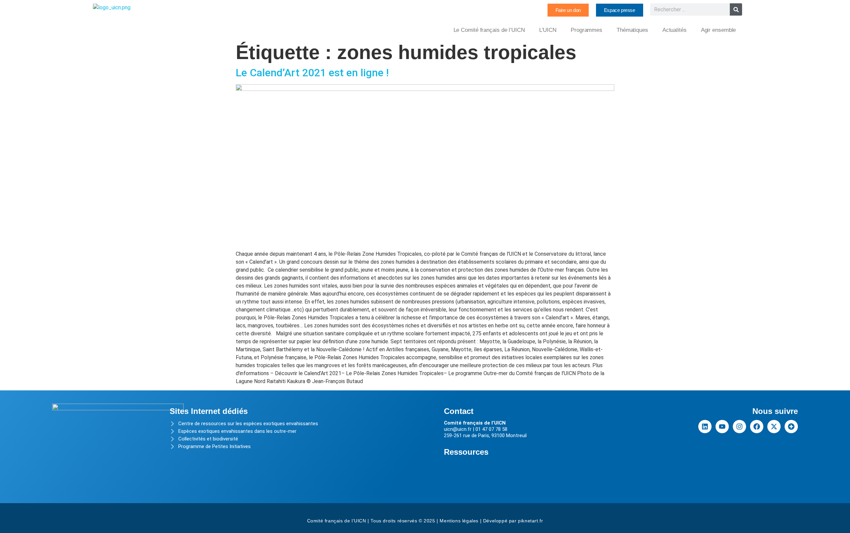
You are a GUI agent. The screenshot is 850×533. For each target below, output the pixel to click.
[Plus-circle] (791, 426)
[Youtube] (722, 426)
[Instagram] (739, 426)
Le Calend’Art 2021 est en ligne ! (312, 72)
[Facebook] (756, 426)
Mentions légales (459, 520)
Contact (458, 411)
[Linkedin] (705, 426)
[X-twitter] (774, 426)
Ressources (466, 451)
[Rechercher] (736, 9)
